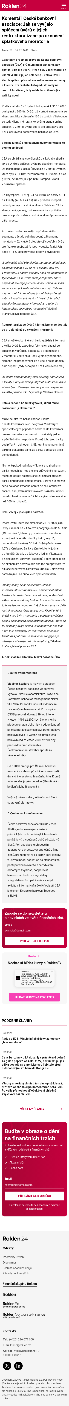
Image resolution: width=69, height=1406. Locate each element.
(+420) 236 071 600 (21, 1339)
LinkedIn (18, 1366)
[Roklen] (9, 1294)
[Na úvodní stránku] (14, 5)
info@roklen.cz (21, 1345)
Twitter (7, 1366)
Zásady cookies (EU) (15, 1273)
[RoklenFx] (14, 1305)
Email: (8, 924)
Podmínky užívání (13, 1257)
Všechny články (32, 1109)
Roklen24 (7, 50)
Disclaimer (9, 1262)
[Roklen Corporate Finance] (24, 1316)
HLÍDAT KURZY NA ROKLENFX (34, 997)
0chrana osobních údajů (17, 1268)
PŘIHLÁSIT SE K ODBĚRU (34, 941)
